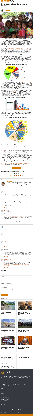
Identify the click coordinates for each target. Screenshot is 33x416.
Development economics (5, 171)
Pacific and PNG (3, 394)
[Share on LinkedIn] (11, 175)
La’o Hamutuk (13, 183)
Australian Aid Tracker (4, 400)
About (2, 388)
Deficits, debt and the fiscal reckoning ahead (23, 348)
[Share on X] (14, 175)
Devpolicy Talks (3, 403)
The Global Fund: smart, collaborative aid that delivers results (24, 313)
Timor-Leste (22, 171)
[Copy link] (22, 175)
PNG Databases (3, 404)
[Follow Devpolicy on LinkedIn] (12, 410)
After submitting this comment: (6, 285)
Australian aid (3, 393)
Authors (2, 389)
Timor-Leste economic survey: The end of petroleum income (18, 48)
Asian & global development (5, 397)
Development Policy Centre (5, 399)
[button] (29, 1)
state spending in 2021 (25, 115)
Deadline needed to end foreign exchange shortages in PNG (7, 348)
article (4, 150)
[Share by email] (20, 175)
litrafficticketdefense (7, 241)
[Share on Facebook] (12, 175)
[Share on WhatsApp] (18, 175)
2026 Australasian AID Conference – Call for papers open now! (8, 366)
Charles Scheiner (6, 210)
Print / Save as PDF (16, 167)
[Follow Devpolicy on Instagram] (14, 410)
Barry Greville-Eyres (7, 259)
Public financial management (14, 171)
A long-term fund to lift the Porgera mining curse (23, 331)
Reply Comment (6, 207)
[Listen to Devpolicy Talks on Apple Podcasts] (21, 410)
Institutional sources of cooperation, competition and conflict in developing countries (7, 358)
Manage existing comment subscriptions (7, 289)
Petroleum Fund (13, 91)
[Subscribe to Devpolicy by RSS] (19, 410)
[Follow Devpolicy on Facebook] (16, 410)
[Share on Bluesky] (16, 175)
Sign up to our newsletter (6, 380)
